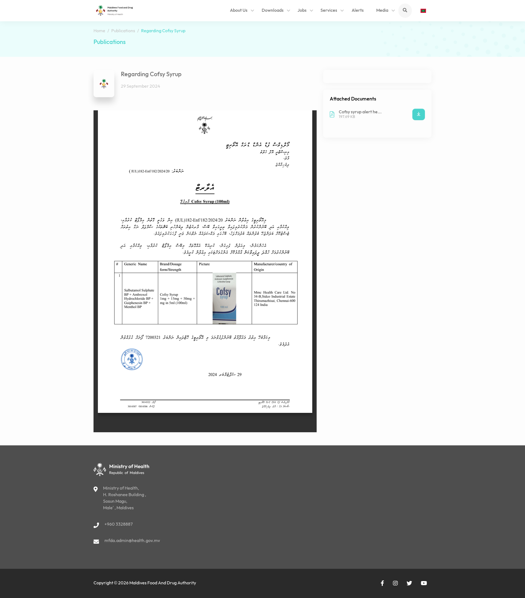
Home (99, 31)
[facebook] (382, 583)
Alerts (358, 10)
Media (382, 10)
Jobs (302, 10)
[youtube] (423, 583)
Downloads (273, 10)
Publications (123, 31)
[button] (252, 11)
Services (328, 10)
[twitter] (409, 583)
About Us (238, 10)
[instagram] (395, 583)
